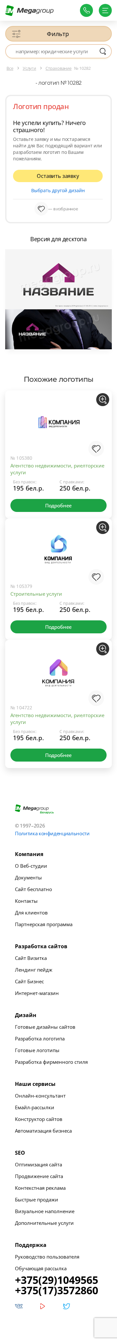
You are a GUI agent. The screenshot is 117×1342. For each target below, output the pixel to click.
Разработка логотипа (40, 1038)
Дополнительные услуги (44, 1223)
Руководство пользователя (47, 1256)
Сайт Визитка (31, 958)
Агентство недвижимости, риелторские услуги (57, 469)
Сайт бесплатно (33, 889)
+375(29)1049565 (56, 1280)
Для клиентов (31, 912)
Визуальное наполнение (44, 1211)
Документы (28, 877)
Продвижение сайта (39, 1176)
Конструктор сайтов (38, 1119)
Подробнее (58, 505)
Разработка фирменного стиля (51, 1062)
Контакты (26, 901)
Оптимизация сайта (38, 1164)
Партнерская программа (43, 924)
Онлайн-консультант (40, 1095)
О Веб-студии (31, 866)
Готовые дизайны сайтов (45, 1027)
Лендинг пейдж (33, 969)
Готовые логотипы (37, 1050)
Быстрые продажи (36, 1199)
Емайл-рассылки (34, 1107)
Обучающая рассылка (41, 1268)
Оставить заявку (58, 176)
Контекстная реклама (40, 1188)
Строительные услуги (36, 593)
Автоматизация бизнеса (43, 1130)
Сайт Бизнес (29, 981)
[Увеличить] (102, 399)
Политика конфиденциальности (52, 833)
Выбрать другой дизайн (58, 190)
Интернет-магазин (37, 993)
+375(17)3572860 (56, 1290)
